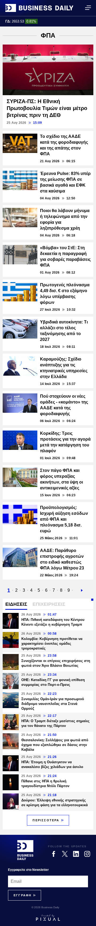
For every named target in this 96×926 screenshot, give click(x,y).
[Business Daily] (39, 8)
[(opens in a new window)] (54, 854)
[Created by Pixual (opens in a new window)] (48, 917)
